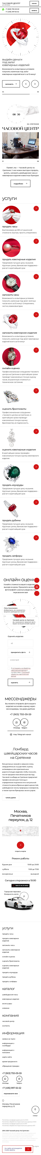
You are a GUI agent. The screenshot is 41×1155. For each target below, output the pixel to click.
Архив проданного (9, 1061)
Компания (10, 1015)
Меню (34, 3)
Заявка (34, 10)
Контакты (6, 1026)
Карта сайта (7, 1057)
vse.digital (35, 1146)
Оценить (14, 683)
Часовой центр (8, 1021)
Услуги (7, 928)
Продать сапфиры (12, 556)
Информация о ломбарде (8, 1044)
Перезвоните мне (11, 1094)
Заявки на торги (8, 1039)
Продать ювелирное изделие (10, 939)
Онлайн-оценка (10, 368)
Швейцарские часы (10, 995)
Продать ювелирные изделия (19, 259)
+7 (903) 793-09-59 (20, 714)
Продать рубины (11, 520)
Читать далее (11, 798)
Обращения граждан (10, 1066)
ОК (28, 1149)
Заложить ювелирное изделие (19, 333)
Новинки (5, 1008)
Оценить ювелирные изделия (19, 449)
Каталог (8, 988)
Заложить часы (10, 295)
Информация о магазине (8, 1051)
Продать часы (9, 226)
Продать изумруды (12, 485)
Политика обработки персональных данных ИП (18, 1125)
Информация (11, 1033)
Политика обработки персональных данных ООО (19, 1122)
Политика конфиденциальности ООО (15, 1120)
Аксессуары (7, 1004)
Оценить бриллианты (14, 409)
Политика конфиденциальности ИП (14, 1123)
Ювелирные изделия (10, 999)
